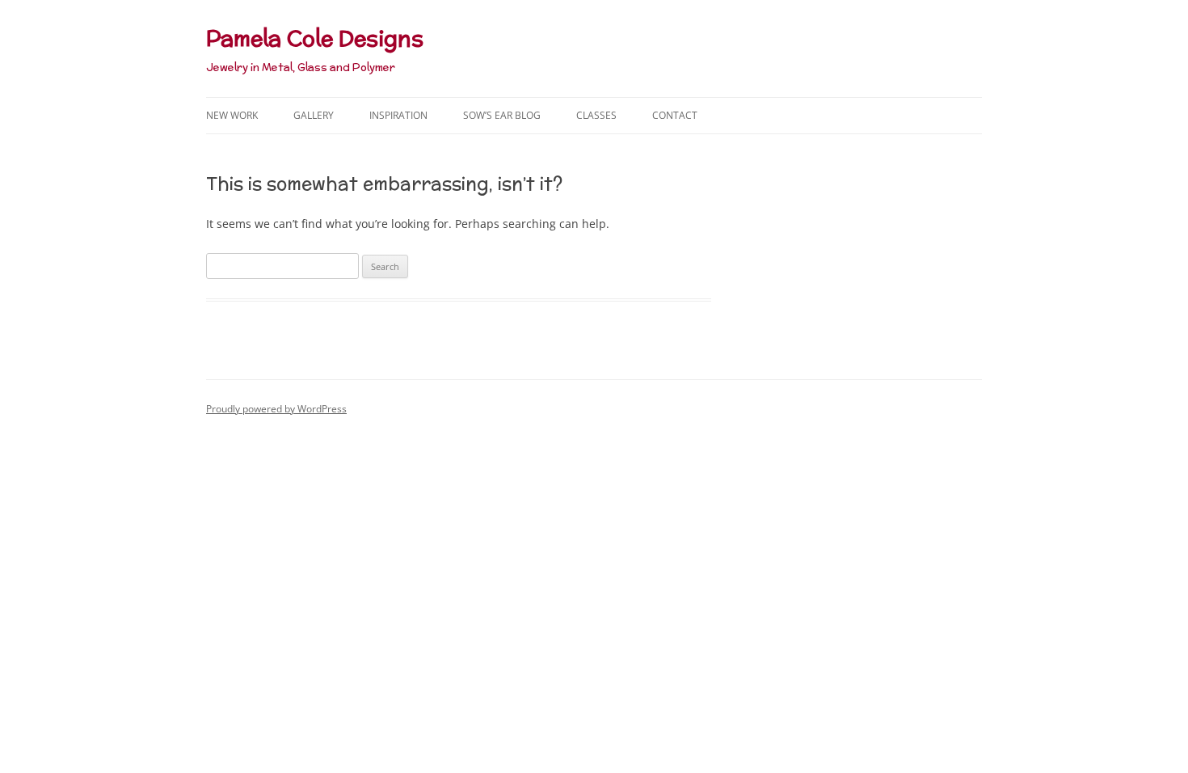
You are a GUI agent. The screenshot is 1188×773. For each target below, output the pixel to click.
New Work (232, 115)
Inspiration (398, 115)
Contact (674, 115)
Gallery (313, 115)
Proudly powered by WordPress (276, 409)
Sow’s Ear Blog (502, 115)
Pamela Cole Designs (314, 38)
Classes (596, 115)
